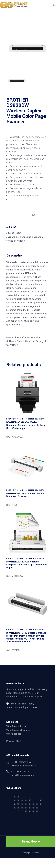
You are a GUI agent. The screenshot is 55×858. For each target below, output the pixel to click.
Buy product (17, 214)
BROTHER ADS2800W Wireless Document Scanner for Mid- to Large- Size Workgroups (26, 425)
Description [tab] (15, 255)
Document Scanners (31, 237)
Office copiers (13, 733)
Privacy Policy (13, 741)
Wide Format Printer (16, 726)
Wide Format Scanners (18, 730)
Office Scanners (15, 241)
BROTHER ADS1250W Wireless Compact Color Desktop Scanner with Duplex (26, 564)
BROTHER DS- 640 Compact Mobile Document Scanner (25, 495)
